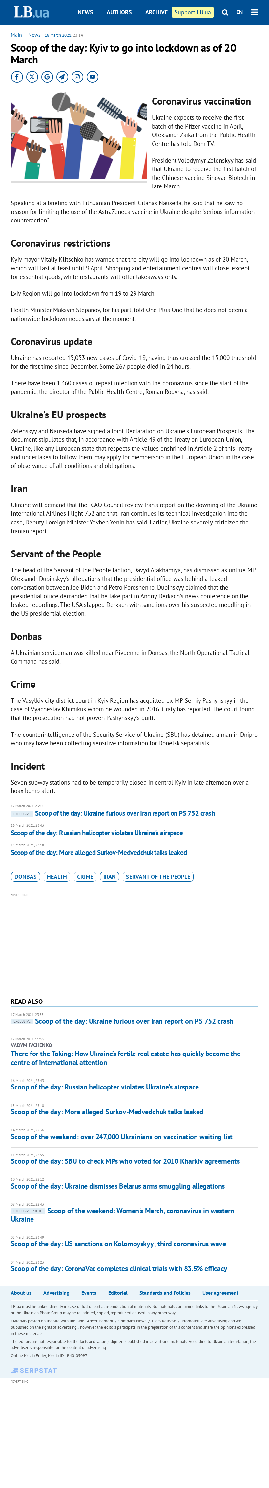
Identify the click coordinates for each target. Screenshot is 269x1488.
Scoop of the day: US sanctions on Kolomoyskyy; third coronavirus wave (118, 1243)
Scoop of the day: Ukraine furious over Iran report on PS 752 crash (114, 813)
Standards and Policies (165, 1292)
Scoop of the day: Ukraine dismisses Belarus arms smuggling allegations (118, 1186)
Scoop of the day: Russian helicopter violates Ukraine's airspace (97, 832)
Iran (109, 876)
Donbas (25, 876)
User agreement (220, 1292)
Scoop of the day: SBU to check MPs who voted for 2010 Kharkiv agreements (125, 1161)
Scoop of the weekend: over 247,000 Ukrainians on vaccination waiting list (122, 1136)
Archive (156, 12)
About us (21, 1292)
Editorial (118, 1292)
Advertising (56, 1292)
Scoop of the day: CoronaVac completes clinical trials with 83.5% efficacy (119, 1268)
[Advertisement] (134, 944)
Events (88, 1292)
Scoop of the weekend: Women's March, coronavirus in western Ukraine (122, 1214)
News (85, 12)
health (57, 876)
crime (85, 876)
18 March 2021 (58, 35)
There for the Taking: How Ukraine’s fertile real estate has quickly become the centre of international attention (125, 1058)
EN (239, 12)
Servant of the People (158, 876)
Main (16, 34)
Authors (119, 12)
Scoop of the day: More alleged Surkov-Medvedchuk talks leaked (99, 852)
